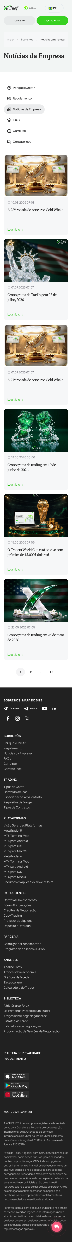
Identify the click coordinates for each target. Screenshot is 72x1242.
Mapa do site (32, 700)
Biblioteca (12, 998)
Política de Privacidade (22, 1053)
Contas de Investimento (20, 900)
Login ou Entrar (52, 20)
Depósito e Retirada (17, 926)
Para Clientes (15, 893)
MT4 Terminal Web (16, 861)
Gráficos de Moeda (16, 977)
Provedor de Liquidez (18, 921)
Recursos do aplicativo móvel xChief (28, 882)
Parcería (11, 937)
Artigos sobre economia (20, 972)
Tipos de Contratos (17, 807)
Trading (10, 780)
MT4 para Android (16, 867)
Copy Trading (13, 915)
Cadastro (20, 20)
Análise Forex (13, 967)
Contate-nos (22, 142)
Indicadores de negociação (22, 1026)
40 (51, 672)
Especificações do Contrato (23, 797)
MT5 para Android (16, 841)
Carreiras (19, 131)
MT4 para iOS (13, 872)
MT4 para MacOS (15, 877)
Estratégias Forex (16, 1021)
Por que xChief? (24, 88)
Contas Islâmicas (15, 792)
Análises (11, 960)
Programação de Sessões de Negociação (31, 1031)
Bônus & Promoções (17, 905)
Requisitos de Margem (19, 802)
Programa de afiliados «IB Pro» (25, 949)
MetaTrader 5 (13, 830)
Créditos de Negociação (20, 910)
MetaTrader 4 (13, 856)
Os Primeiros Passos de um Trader (27, 1011)
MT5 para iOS (13, 846)
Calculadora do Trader (19, 988)
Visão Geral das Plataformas (23, 825)
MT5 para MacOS (15, 851)
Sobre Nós (27, 39)
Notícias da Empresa (27, 109)
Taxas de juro (13, 982)
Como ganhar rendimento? (22, 944)
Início (10, 39)
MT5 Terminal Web (16, 836)
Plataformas (15, 818)
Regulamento (22, 98)
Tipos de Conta (14, 787)
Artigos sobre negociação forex (25, 1016)
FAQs (16, 120)
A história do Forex (16, 1006)
